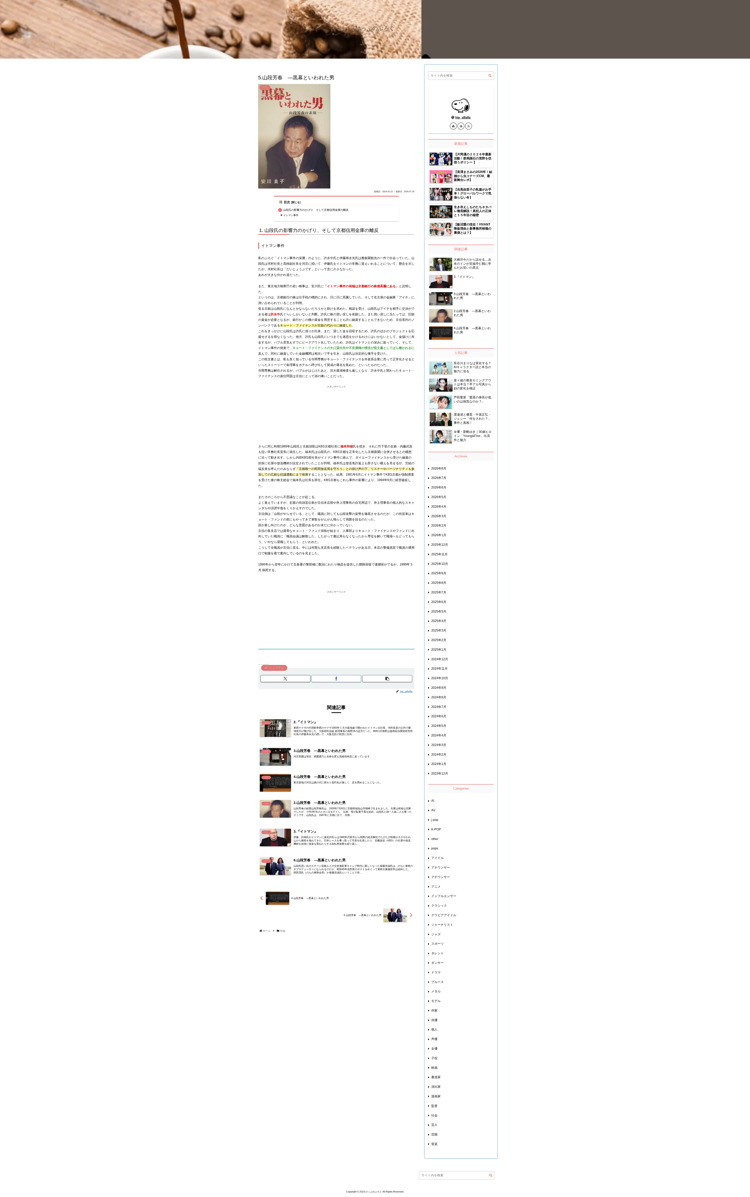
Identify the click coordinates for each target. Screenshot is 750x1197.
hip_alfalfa (463, 117)
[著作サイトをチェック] (453, 126)
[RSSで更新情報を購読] (468, 126)
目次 (287, 202)
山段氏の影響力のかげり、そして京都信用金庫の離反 (316, 209)
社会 (265, 661)
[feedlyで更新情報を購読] (460, 126)
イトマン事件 (290, 215)
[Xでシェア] (285, 678)
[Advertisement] (336, 416)
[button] (387, 678)
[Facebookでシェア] (336, 678)
